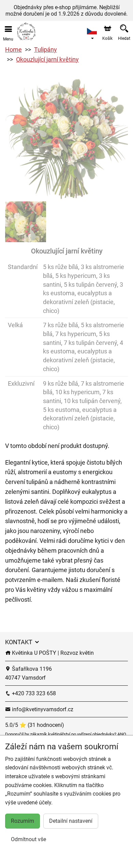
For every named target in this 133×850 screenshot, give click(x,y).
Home (13, 49)
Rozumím (22, 821)
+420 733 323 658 (33, 693)
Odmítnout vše (28, 839)
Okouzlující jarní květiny (47, 59)
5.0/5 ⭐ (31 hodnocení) (34, 725)
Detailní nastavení (70, 821)
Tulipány (45, 49)
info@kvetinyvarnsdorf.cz (42, 709)
